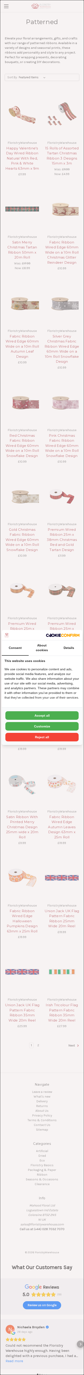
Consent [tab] (15, 648)
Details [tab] (69, 648)
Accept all (42, 715)
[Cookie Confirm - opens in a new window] (63, 635)
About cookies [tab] (42, 648)
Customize (42, 726)
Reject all (42, 737)
